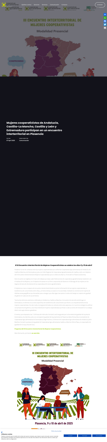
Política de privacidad (56, 431)
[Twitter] (105, 24)
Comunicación (24, 140)
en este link (35, 333)
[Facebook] (105, 21)
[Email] (105, 27)
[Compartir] (105, 14)
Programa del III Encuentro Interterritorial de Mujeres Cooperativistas (38, 329)
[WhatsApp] (105, 17)
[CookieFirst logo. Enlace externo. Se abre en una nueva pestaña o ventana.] (2, 432)
